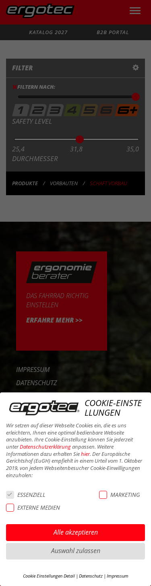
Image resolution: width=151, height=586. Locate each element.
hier (85, 454)
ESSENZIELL (31, 494)
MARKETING (125, 494)
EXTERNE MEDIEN (38, 507)
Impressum (117, 576)
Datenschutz (91, 576)
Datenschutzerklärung (45, 446)
